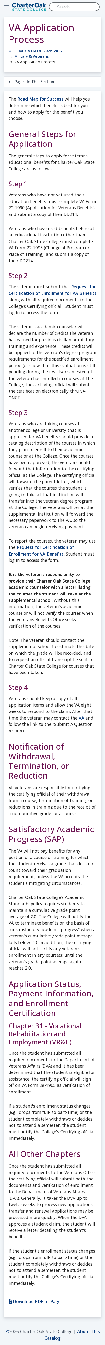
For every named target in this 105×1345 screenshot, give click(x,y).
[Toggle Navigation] (6, 7)
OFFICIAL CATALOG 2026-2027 (36, 50)
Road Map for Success (40, 99)
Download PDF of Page (36, 1301)
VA (81, 718)
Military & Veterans (31, 56)
